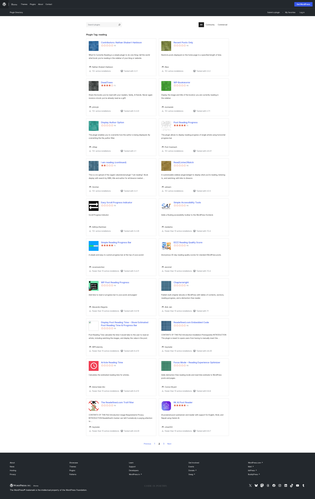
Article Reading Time (112, 362)
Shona (35, 486)
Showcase (73, 463)
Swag (192, 474)
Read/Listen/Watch (184, 162)
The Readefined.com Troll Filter (117, 402)
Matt (251, 467)
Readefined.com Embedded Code (191, 322)
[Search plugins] (119, 24)
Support (132, 467)
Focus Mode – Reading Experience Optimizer (197, 362)
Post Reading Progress (186, 122)
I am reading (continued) (113, 162)
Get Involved (194, 463)
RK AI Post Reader (183, 402)
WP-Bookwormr (182, 82)
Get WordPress (303, 4)
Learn (131, 463)
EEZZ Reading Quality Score (188, 242)
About (12, 463)
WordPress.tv (135, 474)
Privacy (13, 474)
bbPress (252, 470)
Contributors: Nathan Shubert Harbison (121, 42)
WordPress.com (255, 463)
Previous (147, 444)
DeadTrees (107, 82)
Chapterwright (181, 282)
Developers (134, 470)
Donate (193, 470)
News (12, 467)
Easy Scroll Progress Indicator (116, 202)
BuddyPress (254, 474)
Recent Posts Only (183, 42)
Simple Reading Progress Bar (116, 242)
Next (169, 444)
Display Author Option (112, 122)
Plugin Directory (16, 12)
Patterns (72, 474)
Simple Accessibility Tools (187, 202)
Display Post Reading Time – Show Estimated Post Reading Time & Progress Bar (124, 323)
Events (191, 467)
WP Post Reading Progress (115, 282)
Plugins (72, 470)
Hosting (13, 470)
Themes (72, 467)
